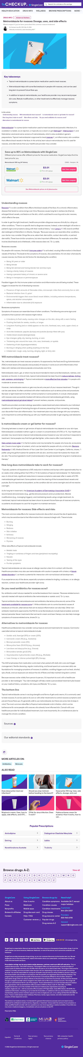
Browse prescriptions (60, 10)
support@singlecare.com (71, 924)
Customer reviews (31, 919)
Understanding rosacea (10, 115)
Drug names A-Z (49, 923)
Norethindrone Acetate (15, 847)
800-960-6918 (67, 917)
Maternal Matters (23, 17)
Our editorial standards (17, 737)
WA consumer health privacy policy (65, 1037)
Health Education (10, 10)
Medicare (28, 905)
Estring (8, 840)
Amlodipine (10, 833)
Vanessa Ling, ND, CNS (17, 27)
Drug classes (47, 912)
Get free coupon (69, 169)
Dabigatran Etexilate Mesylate (58, 833)
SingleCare (13, 1047)
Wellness (41, 10)
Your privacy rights (32, 1037)
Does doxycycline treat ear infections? (12, 791)
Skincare (18, 763)
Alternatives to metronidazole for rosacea (16, 120)
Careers (8, 915)
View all (76, 870)
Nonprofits (9, 908)
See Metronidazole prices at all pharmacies (41, 189)
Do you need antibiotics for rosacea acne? (53, 117)
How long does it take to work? (12, 117)
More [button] (77, 10)
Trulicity (48, 847)
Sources (8, 723)
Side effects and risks (31, 117)
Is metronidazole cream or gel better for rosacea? (58, 115)
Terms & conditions (18, 1037)
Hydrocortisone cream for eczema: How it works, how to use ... (68, 814)
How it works (29, 901)
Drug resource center (51, 915)
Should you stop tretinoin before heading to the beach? (41, 791)
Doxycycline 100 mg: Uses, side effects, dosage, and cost (68, 791)
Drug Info (28, 10)
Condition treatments (51, 908)
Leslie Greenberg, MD (28, 29)
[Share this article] (4, 752)
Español (8, 1037)
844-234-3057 (67, 910)
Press (7, 905)
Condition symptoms (51, 901)
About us (8, 901)
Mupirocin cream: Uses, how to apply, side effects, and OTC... (14, 813)
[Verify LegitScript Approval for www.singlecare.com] (7, 1019)
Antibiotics (6, 763)
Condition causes (49, 905)
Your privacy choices (48, 1037)
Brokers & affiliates (13, 912)
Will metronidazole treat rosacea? (30, 115)
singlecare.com (15, 988)
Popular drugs (48, 919)
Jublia (47, 840)
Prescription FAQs (10, 1011)
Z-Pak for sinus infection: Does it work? (41, 813)
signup (50, 171)
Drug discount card (32, 912)
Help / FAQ (28, 915)
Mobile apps (29, 908)
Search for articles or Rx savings (60, 4)
